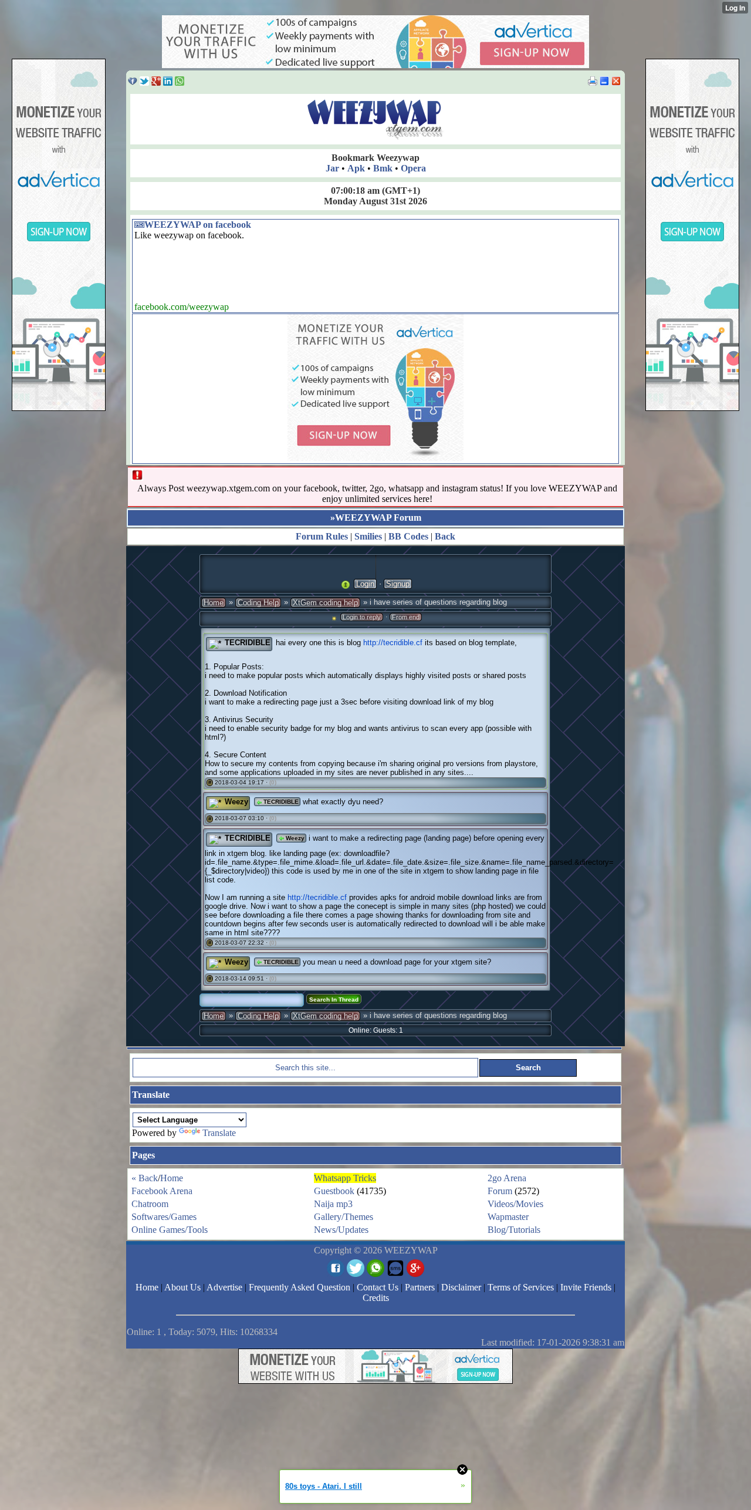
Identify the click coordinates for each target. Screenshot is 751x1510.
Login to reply (362, 617)
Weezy (236, 801)
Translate (219, 1133)
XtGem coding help (325, 602)
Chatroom (149, 1204)
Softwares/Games (164, 1217)
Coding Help (258, 602)
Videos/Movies (515, 1204)
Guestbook (334, 1191)
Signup (398, 583)
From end (406, 617)
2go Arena (507, 1178)
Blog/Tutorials (514, 1230)
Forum (500, 1191)
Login (365, 583)
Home (214, 602)
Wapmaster (508, 1217)
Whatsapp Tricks (345, 1178)
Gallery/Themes (343, 1217)
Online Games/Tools (169, 1230)
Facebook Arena (161, 1191)
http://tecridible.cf (392, 642)
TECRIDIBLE (247, 642)
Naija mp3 (333, 1204)
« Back (144, 1178)
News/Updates (341, 1230)
